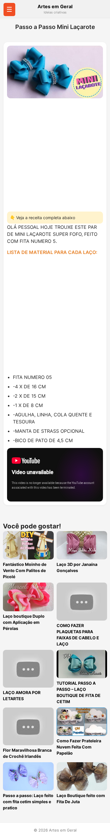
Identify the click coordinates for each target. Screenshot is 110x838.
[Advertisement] (55, 153)
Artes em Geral (55, 6)
